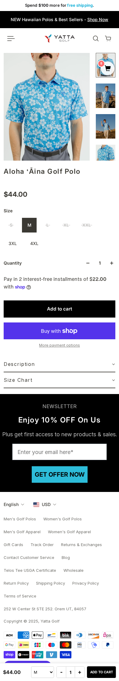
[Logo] (59, 38)
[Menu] (11, 38)
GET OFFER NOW (60, 474)
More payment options (59, 345)
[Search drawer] (96, 38)
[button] (59, 364)
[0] (107, 69)
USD (46, 504)
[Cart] (108, 38)
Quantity (13, 263)
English (11, 504)
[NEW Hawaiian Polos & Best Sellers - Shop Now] (59, 19)
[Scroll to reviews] (59, 183)
